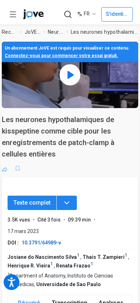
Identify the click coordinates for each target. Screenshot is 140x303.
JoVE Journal (33, 32)
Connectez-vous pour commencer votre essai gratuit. (61, 55)
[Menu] (67, 203)
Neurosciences (56, 32)
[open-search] (67, 14)
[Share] (5, 168)
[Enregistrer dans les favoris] (17, 168)
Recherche (9, 32)
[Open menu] (13, 14)
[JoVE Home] (33, 14)
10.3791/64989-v (41, 243)
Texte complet (32, 202)
